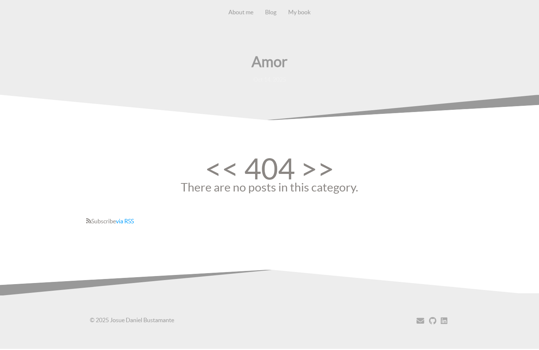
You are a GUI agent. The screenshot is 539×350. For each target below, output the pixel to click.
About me (240, 12)
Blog (270, 12)
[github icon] (432, 321)
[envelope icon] (420, 321)
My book (299, 12)
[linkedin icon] (444, 321)
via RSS (125, 221)
